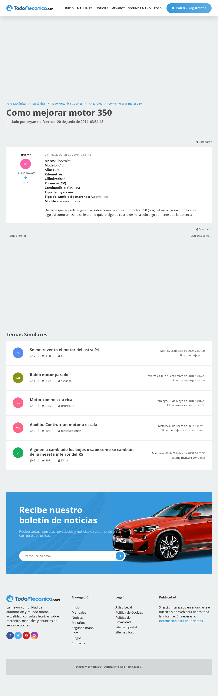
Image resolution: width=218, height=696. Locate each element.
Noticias (102, 8)
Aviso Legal (123, 607)
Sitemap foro (124, 632)
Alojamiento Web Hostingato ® (123, 666)
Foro (158, 8)
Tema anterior (17, 236)
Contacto (78, 643)
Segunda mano (139, 8)
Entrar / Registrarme (190, 8)
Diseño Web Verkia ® (89, 666)
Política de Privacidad (123, 619)
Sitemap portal (126, 627)
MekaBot (118, 8)
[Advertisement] (109, 59)
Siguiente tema (200, 236)
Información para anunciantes (181, 621)
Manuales (84, 8)
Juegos (76, 638)
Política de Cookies (129, 612)
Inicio (69, 8)
